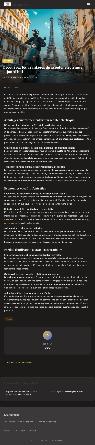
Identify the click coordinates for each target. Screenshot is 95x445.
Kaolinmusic (20, 4)
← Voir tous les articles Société (18, 362)
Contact (32, 431)
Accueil (7, 87)
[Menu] (88, 4)
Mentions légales (19, 431)
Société (7, 61)
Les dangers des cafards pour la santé (67, 391)
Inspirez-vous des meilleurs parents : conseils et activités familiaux (22, 392)
